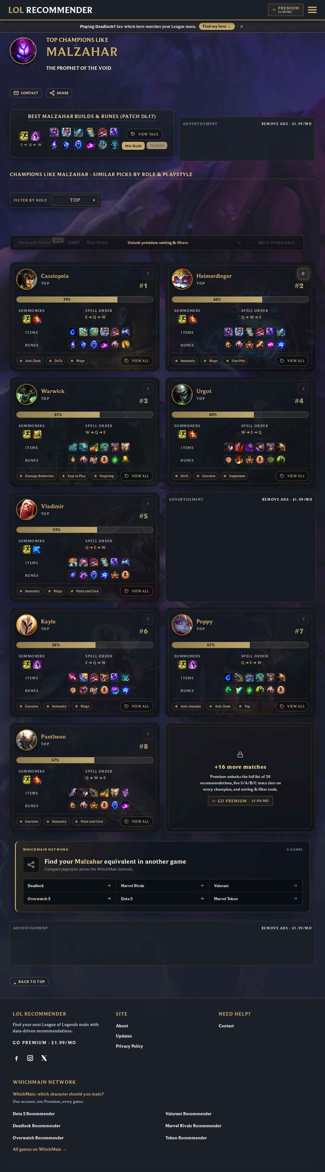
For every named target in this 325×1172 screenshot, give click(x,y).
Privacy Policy (129, 1046)
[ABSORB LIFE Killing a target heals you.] (83, 691)
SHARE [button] (63, 93)
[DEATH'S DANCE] (94, 448)
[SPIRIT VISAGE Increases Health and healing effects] (104, 448)
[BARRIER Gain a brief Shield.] (37, 435)
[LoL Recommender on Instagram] (30, 1058)
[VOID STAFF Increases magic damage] (114, 133)
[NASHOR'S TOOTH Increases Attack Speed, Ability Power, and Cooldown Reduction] (73, 678)
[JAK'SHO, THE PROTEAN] (249, 448)
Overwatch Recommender (38, 1138)
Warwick (53, 391)
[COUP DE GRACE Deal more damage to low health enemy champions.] (125, 345)
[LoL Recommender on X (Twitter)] (44, 1058)
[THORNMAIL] (114, 448)
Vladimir (52, 506)
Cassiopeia (55, 276)
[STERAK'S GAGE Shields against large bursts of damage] (239, 448)
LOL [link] (50, 9)
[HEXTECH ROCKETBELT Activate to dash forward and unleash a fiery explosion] (73, 563)
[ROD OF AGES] (83, 332)
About (122, 1026)
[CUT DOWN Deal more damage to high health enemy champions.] (259, 345)
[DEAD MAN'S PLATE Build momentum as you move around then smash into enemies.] (280, 448)
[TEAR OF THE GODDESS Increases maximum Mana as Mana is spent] (73, 332)
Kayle (48, 621)
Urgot (204, 391)
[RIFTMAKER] (83, 563)
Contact (226, 1026)
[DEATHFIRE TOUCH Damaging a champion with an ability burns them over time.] (54, 145)
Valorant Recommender (188, 1113)
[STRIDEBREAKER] (83, 448)
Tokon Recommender (186, 1138)
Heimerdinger (214, 276)
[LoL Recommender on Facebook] (17, 1058)
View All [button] (140, 361)
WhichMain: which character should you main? (58, 1094)
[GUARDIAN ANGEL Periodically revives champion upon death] (125, 448)
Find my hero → (217, 26)
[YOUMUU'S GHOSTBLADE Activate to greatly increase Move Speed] (125, 793)
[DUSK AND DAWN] (83, 678)
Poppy (204, 621)
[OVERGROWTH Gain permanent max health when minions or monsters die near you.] (280, 460)
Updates (124, 1036)
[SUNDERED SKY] (239, 678)
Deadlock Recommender (36, 1126)
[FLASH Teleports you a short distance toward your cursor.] (23, 136)
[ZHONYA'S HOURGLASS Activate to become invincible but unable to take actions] (90, 133)
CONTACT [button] (29, 93)
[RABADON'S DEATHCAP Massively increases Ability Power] (102, 133)
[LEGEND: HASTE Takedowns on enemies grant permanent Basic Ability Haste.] (249, 345)
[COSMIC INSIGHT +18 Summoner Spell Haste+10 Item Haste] (114, 145)
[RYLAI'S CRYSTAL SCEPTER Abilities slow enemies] (78, 133)
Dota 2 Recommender (34, 1113)
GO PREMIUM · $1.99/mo (44, 1042)
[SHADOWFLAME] (104, 678)
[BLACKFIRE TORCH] (54, 133)
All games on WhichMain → (40, 1149)
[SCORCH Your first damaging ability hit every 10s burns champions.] (90, 145)
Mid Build (133, 145)
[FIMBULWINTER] (249, 678)
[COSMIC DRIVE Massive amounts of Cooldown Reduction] (125, 332)
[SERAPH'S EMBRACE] (94, 332)
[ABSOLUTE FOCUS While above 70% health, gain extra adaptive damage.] (270, 345)
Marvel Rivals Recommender (193, 1126)
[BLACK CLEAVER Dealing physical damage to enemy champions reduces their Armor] (228, 448)
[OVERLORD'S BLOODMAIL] (259, 448)
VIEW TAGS (148, 134)
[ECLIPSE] (73, 793)
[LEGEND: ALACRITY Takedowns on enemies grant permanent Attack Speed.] (94, 460)
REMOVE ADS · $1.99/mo (287, 124)
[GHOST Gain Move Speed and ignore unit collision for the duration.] (37, 550)
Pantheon (53, 737)
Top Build (157, 145)
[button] (312, 10)
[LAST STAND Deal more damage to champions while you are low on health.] (104, 460)
